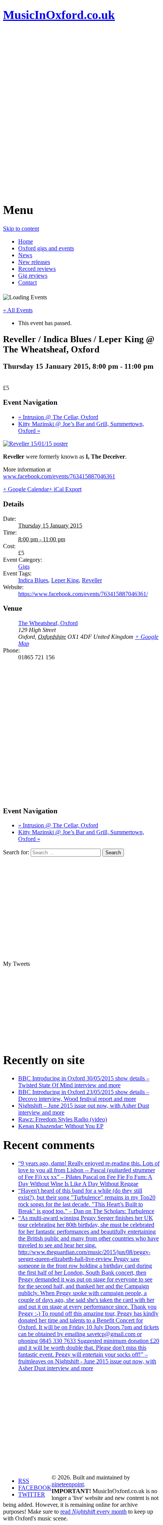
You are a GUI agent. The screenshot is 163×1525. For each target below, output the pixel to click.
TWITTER (31, 1494)
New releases (34, 262)
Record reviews (37, 269)
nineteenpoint (68, 1484)
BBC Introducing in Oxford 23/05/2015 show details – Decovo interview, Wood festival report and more (83, 1095)
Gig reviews (32, 275)
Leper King (65, 580)
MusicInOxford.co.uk (59, 15)
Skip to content (21, 228)
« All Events (18, 310)
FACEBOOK (35, 1487)
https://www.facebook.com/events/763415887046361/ (83, 594)
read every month (93, 1511)
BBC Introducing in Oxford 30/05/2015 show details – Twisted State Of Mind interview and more (83, 1081)
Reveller (92, 580)
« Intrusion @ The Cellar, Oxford (58, 417)
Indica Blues (33, 580)
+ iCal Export (65, 489)
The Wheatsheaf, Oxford (48, 623)
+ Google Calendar (26, 489)
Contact (27, 282)
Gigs (24, 566)
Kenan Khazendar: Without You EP (60, 1126)
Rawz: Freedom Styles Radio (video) (62, 1119)
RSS (23, 1481)
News (25, 255)
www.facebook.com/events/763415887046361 (59, 476)
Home (25, 241)
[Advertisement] (81, 111)
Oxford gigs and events (46, 248)
